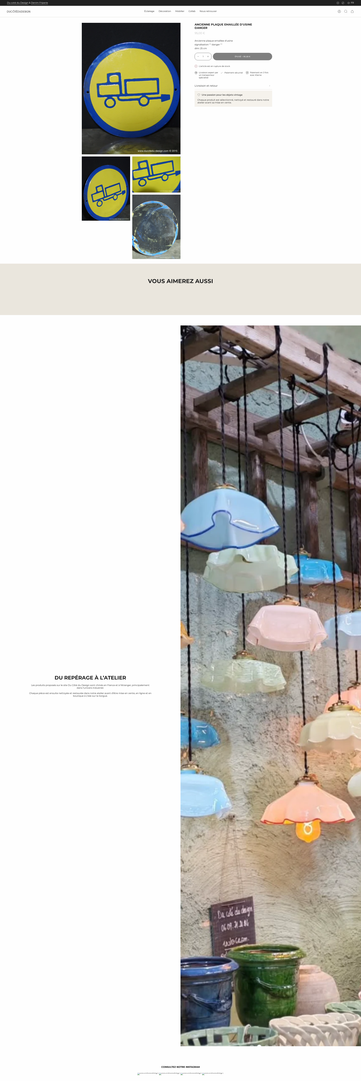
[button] (149, 11)
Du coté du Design (17, 2)
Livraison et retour (206, 85)
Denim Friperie (39, 2)
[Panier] (352, 11)
